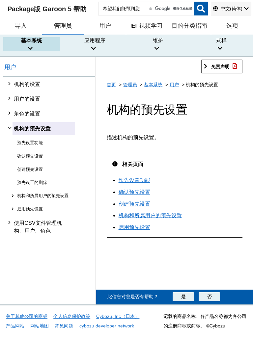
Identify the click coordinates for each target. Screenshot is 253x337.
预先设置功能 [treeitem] (30, 142)
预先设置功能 (134, 180)
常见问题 (64, 325)
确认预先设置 (134, 192)
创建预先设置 (134, 204)
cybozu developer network (106, 325)
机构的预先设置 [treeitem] (32, 128)
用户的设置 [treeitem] (27, 99)
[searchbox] (146, 8)
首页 (111, 84)
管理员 (130, 84)
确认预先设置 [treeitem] (30, 156)
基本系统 (153, 84)
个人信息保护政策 (71, 316)
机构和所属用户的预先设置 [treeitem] (43, 195)
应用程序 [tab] (94, 40)
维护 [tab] (158, 40)
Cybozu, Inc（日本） (117, 316)
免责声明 (220, 66)
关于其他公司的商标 (26, 316)
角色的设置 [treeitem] (27, 114)
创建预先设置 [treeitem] (30, 169)
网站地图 (39, 325)
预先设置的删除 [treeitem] (32, 182)
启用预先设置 (134, 227)
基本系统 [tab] (31, 40)
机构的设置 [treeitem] (27, 84)
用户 (10, 67)
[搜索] (201, 8)
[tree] (49, 190)
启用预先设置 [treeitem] (30, 208)
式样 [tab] (221, 40)
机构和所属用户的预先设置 (150, 215)
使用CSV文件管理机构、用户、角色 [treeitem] (38, 227)
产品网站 (15, 325)
